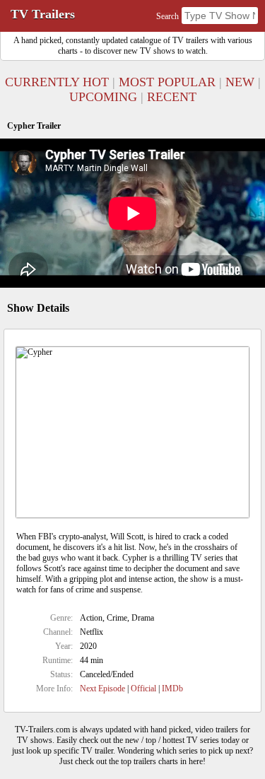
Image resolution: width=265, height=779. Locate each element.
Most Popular (167, 82)
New (239, 82)
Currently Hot (57, 82)
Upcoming (103, 97)
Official (143, 688)
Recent (171, 97)
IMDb (172, 688)
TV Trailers (43, 14)
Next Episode (102, 688)
